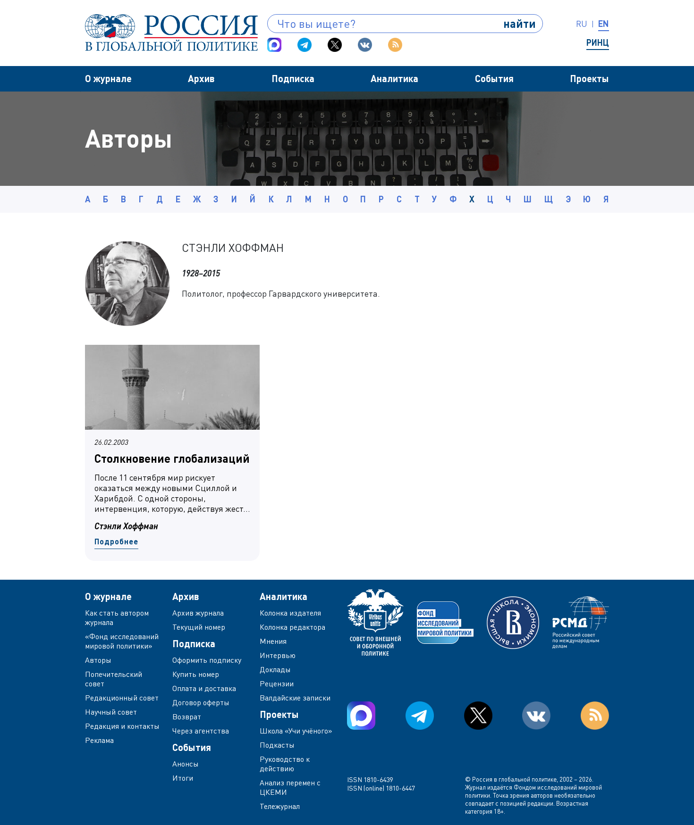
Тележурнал (280, 806)
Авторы (98, 660)
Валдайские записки (295, 697)
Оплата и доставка (204, 688)
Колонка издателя (290, 612)
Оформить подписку (206, 660)
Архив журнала (198, 612)
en (603, 23)
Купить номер (195, 674)
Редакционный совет (122, 697)
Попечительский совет (113, 678)
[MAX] (274, 45)
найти (519, 23)
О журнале (108, 78)
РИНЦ (597, 42)
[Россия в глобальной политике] (171, 32)
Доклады (275, 669)
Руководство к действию (285, 763)
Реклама (99, 740)
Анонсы (185, 763)
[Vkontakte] (365, 45)
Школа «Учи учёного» (296, 730)
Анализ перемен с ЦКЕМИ (290, 787)
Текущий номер (198, 627)
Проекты (589, 78)
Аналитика (394, 78)
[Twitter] (335, 45)
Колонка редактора (292, 627)
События (494, 78)
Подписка (292, 78)
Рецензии (277, 683)
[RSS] (395, 45)
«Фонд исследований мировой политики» (122, 641)
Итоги (182, 778)
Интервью (278, 655)
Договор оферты (200, 702)
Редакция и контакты (122, 726)
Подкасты (277, 745)
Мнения (273, 641)
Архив (201, 78)
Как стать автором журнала (117, 617)
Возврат (186, 716)
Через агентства (200, 730)
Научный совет (111, 712)
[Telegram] (304, 45)
